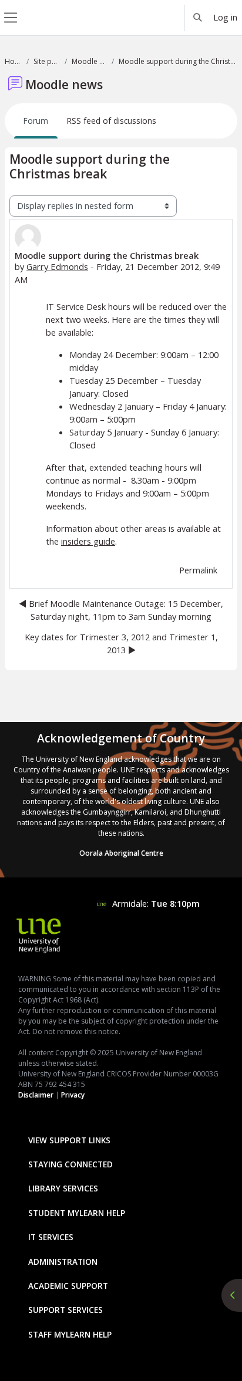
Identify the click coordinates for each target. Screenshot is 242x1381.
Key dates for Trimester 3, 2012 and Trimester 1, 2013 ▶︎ (121, 643)
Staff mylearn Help (70, 1334)
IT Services (50, 1236)
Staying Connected (70, 1164)
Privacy (73, 1095)
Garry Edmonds (57, 266)
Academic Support (68, 1285)
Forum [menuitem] (35, 120)
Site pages (46, 61)
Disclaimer (35, 1095)
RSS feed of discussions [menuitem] (111, 120)
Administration (63, 1261)
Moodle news (89, 61)
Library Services (63, 1188)
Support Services (65, 1309)
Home (13, 61)
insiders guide (88, 541)
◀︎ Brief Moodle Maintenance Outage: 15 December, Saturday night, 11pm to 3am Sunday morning (121, 609)
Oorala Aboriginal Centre (121, 853)
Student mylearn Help (76, 1212)
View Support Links (69, 1140)
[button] (198, 17)
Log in (225, 17)
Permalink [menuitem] (198, 570)
